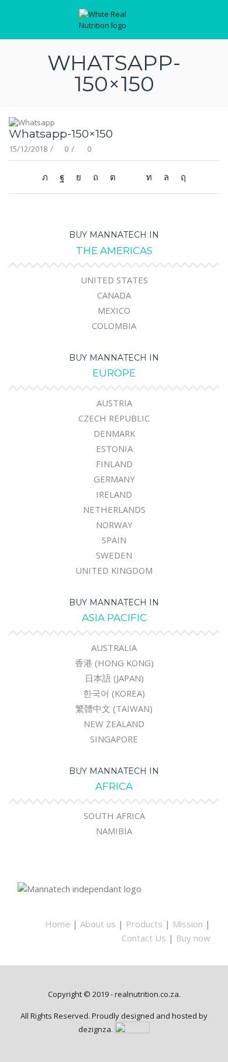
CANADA (114, 295)
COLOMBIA (114, 325)
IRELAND (114, 494)
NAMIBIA (114, 831)
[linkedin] (149, 176)
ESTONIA (114, 448)
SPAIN (114, 540)
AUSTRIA (114, 403)
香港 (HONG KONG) (114, 663)
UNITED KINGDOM (114, 570)
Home (57, 924)
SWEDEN (114, 555)
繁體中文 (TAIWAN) (114, 708)
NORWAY (114, 524)
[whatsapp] (166, 176)
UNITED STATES (114, 280)
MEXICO (114, 310)
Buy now (193, 938)
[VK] (78, 176)
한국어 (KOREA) (114, 693)
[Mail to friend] (131, 176)
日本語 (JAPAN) (114, 678)
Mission (187, 924)
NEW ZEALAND (114, 723)
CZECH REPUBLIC (114, 418)
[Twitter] (48, 176)
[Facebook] (62, 176)
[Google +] (113, 176)
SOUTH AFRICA (114, 815)
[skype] (180, 176)
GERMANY (114, 479)
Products (144, 924)
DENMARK (114, 433)
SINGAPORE (114, 739)
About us (98, 924)
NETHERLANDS (114, 509)
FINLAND (114, 464)
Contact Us (144, 938)
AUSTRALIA (114, 647)
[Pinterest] (95, 176)
